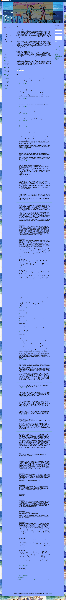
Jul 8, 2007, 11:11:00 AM (23, 98)
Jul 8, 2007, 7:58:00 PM (23, 200)
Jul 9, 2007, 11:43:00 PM (23, 396)
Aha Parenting (57, 50)
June (6, 84)
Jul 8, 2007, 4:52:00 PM (23, 126)
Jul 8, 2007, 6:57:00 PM (23, 189)
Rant (29, 51)
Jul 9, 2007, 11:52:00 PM (23, 406)
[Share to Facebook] (22, 70)
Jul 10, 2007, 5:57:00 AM (23, 429)
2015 (6, 63)
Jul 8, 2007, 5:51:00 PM (23, 148)
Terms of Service (7, 25)
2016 (6, 61)
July (6, 82)
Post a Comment (21, 577)
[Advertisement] (23, 587)
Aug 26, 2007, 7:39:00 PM (23, 547)
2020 (6, 56)
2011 (6, 68)
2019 (6, 57)
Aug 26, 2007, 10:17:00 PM (23, 565)
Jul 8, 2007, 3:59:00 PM (23, 120)
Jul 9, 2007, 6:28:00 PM (23, 387)
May (6, 85)
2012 (6, 67)
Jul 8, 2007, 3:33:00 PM (23, 113)
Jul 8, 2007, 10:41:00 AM (23, 83)
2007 (6, 74)
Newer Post (19, 579)
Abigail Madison (58, 47)
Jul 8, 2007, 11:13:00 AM (23, 106)
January (6, 91)
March (6, 88)
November (7, 77)
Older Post (49, 579)
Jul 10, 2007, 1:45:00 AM (23, 414)
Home (34, 579)
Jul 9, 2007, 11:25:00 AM (23, 359)
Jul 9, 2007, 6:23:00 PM (23, 380)
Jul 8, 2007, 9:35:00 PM (23, 267)
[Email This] (19, 70)
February (7, 89)
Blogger (50, 593)
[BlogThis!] (20, 70)
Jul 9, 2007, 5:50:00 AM (23, 320)
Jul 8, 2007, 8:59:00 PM (23, 256)
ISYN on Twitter (57, 55)
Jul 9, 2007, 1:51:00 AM (23, 307)
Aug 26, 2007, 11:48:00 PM (23, 575)
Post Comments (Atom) (25, 581)
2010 (6, 70)
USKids (56, 57)
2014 (6, 64)
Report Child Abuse (58, 56)
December (7, 75)
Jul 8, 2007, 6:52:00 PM (23, 176)
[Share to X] (21, 70)
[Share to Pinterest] (23, 70)
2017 (6, 60)
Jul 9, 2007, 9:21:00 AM (23, 331)
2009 (6, 71)
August (6, 81)
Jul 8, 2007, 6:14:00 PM (23, 160)
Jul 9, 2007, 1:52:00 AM (23, 313)
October (6, 78)
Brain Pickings (57, 46)
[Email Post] (17, 70)
